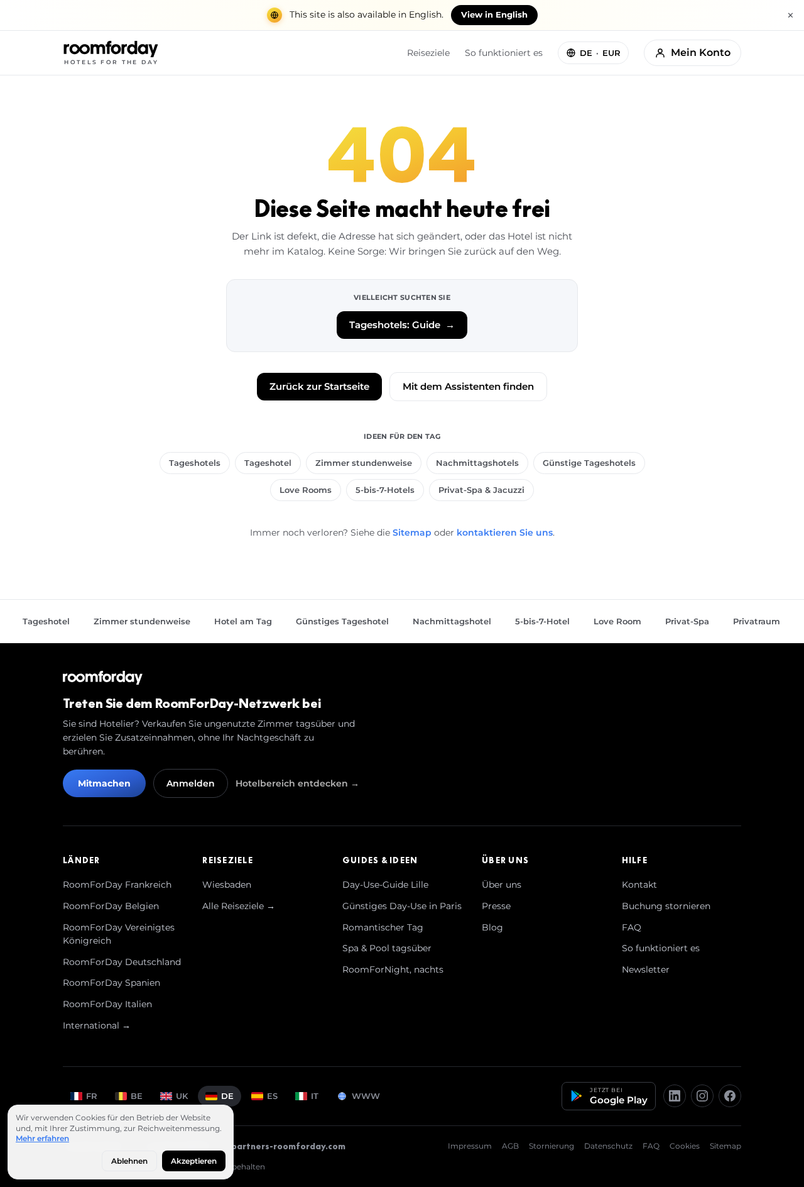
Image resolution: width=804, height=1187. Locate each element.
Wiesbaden (226, 885)
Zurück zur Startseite (319, 386)
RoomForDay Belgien (111, 906)
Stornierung (551, 1146)
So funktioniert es (504, 52)
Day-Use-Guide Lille (385, 885)
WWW (366, 1096)
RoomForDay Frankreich (117, 885)
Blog (492, 927)
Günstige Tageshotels (589, 463)
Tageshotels (194, 463)
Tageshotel (267, 463)
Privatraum (756, 621)
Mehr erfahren (42, 1138)
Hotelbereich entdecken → (297, 783)
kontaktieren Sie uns (505, 532)
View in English (494, 14)
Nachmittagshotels (477, 463)
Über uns (501, 885)
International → (97, 1025)
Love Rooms (306, 490)
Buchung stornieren (666, 906)
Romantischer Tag (382, 927)
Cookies (685, 1146)
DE (227, 1096)
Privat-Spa (687, 621)
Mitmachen (104, 783)
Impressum (470, 1146)
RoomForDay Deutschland (122, 962)
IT (314, 1096)
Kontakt (639, 885)
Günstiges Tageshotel (342, 621)
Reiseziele (428, 52)
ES (272, 1096)
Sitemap (412, 532)
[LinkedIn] (674, 1096)
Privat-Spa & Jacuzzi (481, 490)
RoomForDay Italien (107, 1004)
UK (182, 1096)
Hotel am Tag (243, 621)
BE (137, 1096)
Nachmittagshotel (452, 621)
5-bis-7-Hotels (385, 490)
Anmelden (190, 783)
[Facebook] (730, 1096)
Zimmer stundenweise (363, 463)
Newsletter (646, 969)
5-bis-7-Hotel (542, 621)
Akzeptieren (194, 1161)
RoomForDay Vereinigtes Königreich (119, 934)
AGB (510, 1146)
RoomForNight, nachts (392, 969)
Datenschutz (608, 1146)
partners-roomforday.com (288, 1146)
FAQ (631, 927)
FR (91, 1096)
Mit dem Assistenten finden (468, 386)
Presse (496, 906)
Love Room (617, 621)
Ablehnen (129, 1161)
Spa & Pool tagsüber (387, 948)
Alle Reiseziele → (238, 906)
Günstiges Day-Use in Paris (402, 906)
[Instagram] (702, 1096)
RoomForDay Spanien (111, 983)
